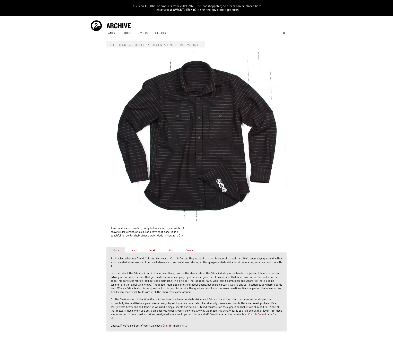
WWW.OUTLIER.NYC (183, 10)
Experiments (282, 33)
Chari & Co (254, 314)
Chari (165, 325)
